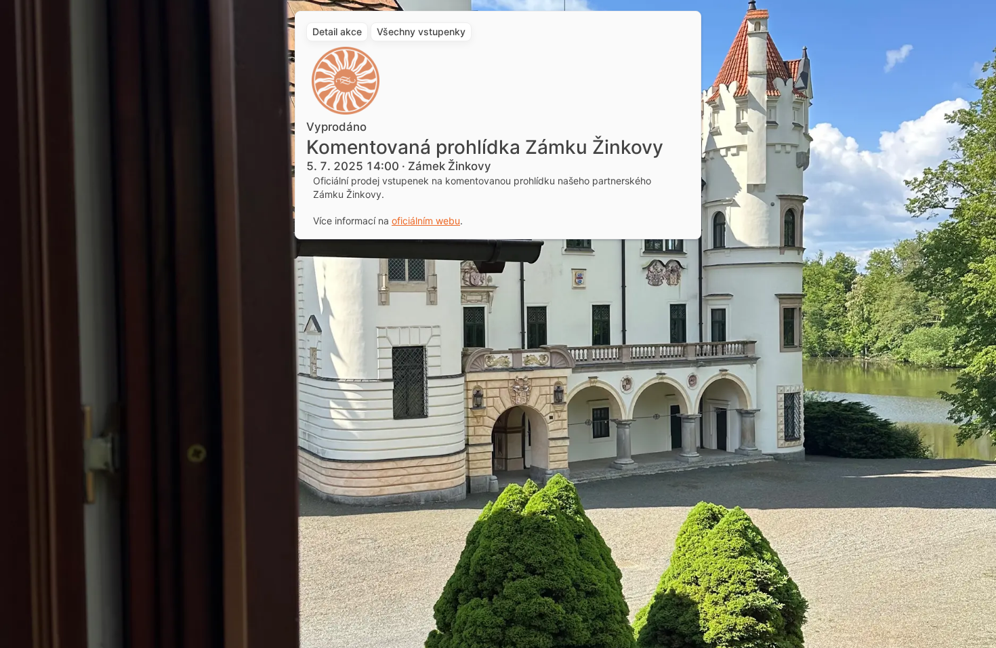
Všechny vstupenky (421, 31)
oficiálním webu (426, 220)
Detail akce (337, 31)
